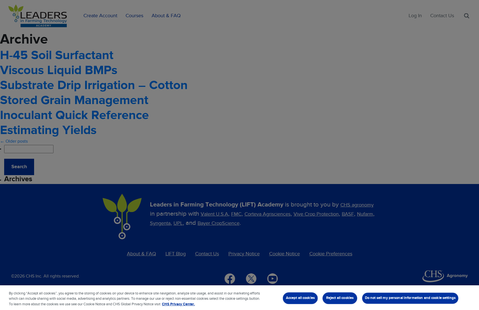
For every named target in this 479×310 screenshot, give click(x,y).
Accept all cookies (300, 298)
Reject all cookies (339, 298)
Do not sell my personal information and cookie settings (410, 298)
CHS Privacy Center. (178, 304)
